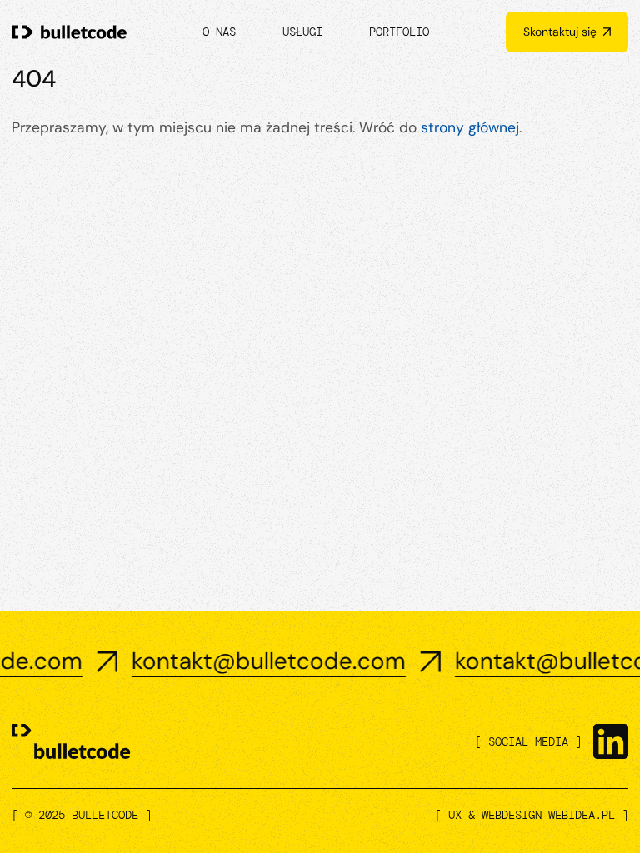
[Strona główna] (69, 32)
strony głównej (470, 127)
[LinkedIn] (610, 741)
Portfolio (399, 31)
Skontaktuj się (560, 31)
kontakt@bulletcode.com (248, 661)
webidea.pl (581, 814)
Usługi (302, 31)
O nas (219, 31)
